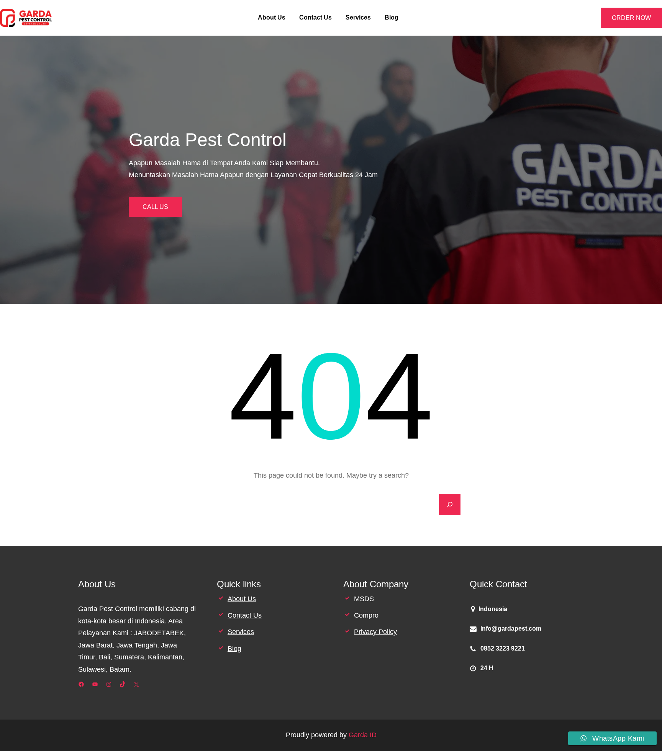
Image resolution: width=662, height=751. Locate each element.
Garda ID (363, 735)
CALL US (155, 207)
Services (241, 632)
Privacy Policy (375, 632)
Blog (234, 648)
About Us (242, 599)
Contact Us (245, 615)
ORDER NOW (631, 18)
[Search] (449, 504)
